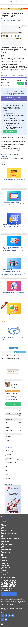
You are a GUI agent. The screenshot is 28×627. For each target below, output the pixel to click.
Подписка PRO (5, 567)
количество (16, 158)
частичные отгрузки (7, 158)
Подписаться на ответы (7, 352)
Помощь (3, 570)
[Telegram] (2, 615)
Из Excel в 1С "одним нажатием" (11, 315)
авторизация (12, 360)
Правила (3, 569)
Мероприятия (7, 549)
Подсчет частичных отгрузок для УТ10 (12, 14)
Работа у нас (5, 572)
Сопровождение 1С (9, 536)
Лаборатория (7, 530)
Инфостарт (4, 156)
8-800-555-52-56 (6, 588)
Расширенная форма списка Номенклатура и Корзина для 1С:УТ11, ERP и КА (13, 203)
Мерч (5, 560)
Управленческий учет (10, 480)
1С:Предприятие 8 (9, 455)
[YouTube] (2, 619)
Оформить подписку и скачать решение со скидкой (14, 98)
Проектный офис (8, 547)
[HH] (9, 615)
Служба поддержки (9, 577)
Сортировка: (9, 355)
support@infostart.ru (7, 590)
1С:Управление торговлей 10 (12, 459)
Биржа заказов (7, 555)
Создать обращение (8, 594)
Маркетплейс (7, 544)
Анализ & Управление (10, 533)
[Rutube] (5, 619)
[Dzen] (12, 615)
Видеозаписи (7, 552)
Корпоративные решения (11, 538)
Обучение (6, 541)
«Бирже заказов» (10, 399)
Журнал (5, 525)
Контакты (4, 574)
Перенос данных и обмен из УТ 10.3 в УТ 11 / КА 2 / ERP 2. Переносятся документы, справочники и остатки (13, 248)
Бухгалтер (8, 446)
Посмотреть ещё (13, 348)
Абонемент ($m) (9, 484)
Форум (5, 557)
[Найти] (25, 521)
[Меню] (2, 2)
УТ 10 (22, 158)
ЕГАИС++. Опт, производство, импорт (13, 179)
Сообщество (5, 565)
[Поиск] (5, 2)
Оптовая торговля (9, 442)
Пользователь (8, 447)
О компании (4, 563)
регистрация (4, 360)
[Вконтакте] (5, 615)
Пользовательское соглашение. (9, 602)
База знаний (7, 528)
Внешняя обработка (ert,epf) (12, 451)
